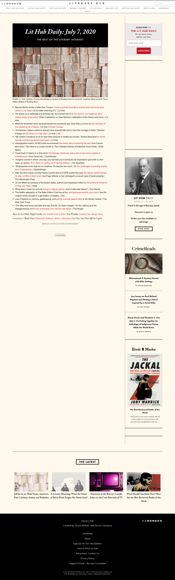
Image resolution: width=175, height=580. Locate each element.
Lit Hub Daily (60, 235)
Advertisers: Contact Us (87, 553)
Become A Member (78, 8)
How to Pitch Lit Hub (88, 548)
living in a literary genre (53, 189)
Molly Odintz (145, 332)
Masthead (87, 533)
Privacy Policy (88, 558)
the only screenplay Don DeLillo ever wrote (51, 208)
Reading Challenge (131, 8)
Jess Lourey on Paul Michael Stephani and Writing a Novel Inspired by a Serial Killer (144, 299)
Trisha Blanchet (145, 286)
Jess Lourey (145, 307)
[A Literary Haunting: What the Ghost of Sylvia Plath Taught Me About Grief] (69, 488)
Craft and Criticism (15, 8)
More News (144, 229)
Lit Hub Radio (96, 8)
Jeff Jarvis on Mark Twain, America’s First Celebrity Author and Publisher (31, 496)
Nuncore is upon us (144, 212)
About (87, 538)
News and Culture (57, 8)
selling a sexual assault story (69, 198)
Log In (87, 11)
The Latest (87, 462)
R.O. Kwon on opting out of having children (50, 162)
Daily (143, 198)
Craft (58, 133)
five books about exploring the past (75, 143)
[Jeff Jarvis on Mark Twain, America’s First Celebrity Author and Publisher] (31, 488)
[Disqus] (60, 269)
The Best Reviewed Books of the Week (145, 411)
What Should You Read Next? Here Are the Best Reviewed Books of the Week (144, 498)
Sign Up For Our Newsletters (87, 543)
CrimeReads (164, 8)
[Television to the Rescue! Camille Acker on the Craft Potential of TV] (106, 488)
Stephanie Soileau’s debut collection (52, 219)
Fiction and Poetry (36, 8)
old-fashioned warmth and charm (84, 192)
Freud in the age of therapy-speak (143, 205)
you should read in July (54, 214)
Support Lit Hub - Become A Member (87, 563)
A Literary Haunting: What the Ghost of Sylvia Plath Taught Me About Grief (68, 496)
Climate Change (55, 126)
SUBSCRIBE (144, 51)
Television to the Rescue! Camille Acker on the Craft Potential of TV (106, 496)
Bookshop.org (73, 574)
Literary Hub (87, 3)
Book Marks (149, 8)
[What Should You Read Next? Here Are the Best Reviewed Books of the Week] (144, 488)
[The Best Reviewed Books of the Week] (145, 380)
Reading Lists (112, 8)
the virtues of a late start (36, 133)
